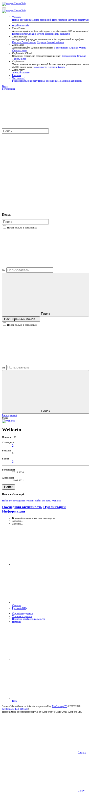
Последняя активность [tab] (22, 507)
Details (24, 709)
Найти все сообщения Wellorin (18, 500)
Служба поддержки (22, 613)
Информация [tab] (13, 511)
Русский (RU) (19, 608)
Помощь (16, 621)
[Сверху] (50, 660)
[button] (4, 8)
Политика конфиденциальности (28, 619)
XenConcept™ (59, 706)
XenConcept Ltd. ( (11, 709)
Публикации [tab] (54, 507)
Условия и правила (22, 616)
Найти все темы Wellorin (48, 500)
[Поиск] (40, 170)
